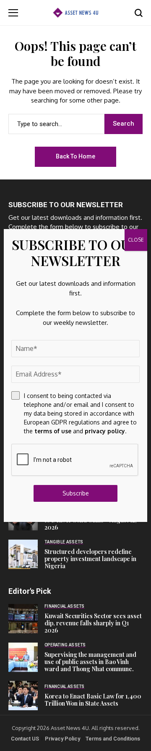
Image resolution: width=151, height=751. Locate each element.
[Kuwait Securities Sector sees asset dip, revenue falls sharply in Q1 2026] (23, 618)
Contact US (25, 738)
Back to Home (75, 156)
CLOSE (136, 240)
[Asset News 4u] (75, 12)
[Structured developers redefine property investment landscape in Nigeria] (23, 554)
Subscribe (75, 493)
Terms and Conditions (113, 738)
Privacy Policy (62, 738)
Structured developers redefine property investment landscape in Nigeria (90, 559)
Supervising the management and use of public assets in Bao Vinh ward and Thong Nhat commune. (90, 662)
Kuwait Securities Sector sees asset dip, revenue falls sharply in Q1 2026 (93, 623)
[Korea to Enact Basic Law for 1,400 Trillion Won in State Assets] (23, 695)
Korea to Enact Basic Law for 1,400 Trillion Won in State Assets (92, 699)
